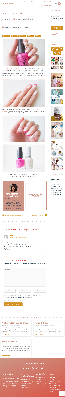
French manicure (10, 27)
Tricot (33, 2)
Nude (17, 27)
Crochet (46, 2)
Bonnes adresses (47, 5)
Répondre (42, 253)
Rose (26, 27)
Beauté (32, 19)
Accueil (21, 2)
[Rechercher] (59, 3)
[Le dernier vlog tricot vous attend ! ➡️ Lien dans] (57, 59)
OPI (20, 27)
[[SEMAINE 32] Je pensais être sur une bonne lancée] (57, 63)
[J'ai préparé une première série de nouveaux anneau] (61, 59)
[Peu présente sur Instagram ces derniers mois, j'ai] (53, 63)
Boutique (27, 2)
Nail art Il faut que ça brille (15, 322)
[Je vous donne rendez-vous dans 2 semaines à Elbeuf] (57, 68)
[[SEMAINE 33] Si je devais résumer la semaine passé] (53, 59)
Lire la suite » (6, 334)
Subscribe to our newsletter (14, 301)
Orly (23, 27)
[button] (6, 36)
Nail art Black (41, 322)
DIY (51, 2)
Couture (40, 2)
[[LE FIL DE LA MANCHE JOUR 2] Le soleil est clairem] (61, 63)
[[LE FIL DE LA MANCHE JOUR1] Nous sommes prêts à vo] (53, 68)
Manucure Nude (9, 341)
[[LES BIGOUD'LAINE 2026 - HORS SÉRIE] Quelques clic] (61, 68)
